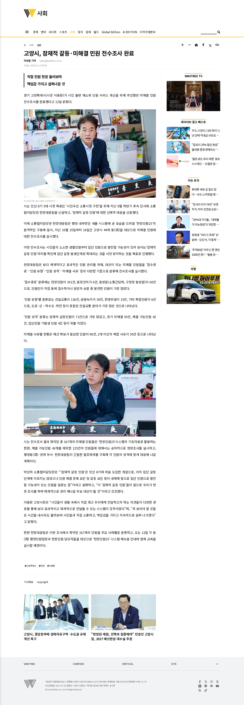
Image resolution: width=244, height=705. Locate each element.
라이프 (53, 32)
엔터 (43, 32)
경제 (35, 32)
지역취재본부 (147, 32)
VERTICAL (127, 664)
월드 (96, 32)
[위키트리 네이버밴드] (200, 690)
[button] (182, 45)
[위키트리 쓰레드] (217, 682)
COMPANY (78, 664)
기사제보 (28, 582)
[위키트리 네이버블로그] (212, 686)
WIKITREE (29, 664)
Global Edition (111, 32)
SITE (173, 664)
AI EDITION (130, 32)
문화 (88, 32)
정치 (80, 32)
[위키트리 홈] (30, 17)
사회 (72, 32)
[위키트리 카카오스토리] (200, 686)
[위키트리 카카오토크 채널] (206, 686)
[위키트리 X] (206, 682)
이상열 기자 (30, 60)
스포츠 (63, 32)
